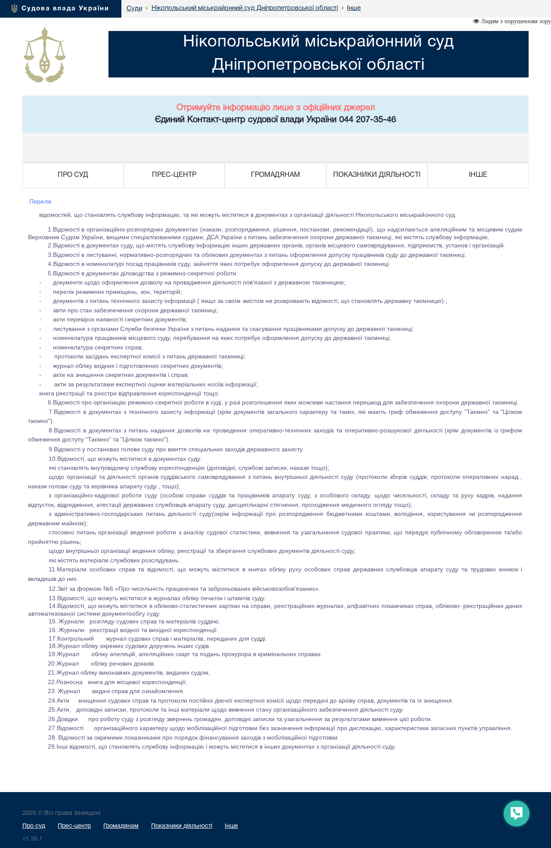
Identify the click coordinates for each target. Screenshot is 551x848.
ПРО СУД (73, 175)
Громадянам (121, 826)
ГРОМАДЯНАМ (275, 175)
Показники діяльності (181, 826)
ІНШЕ (478, 175)
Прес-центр (74, 826)
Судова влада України (65, 9)
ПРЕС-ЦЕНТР (174, 175)
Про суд (33, 826)
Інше (231, 826)
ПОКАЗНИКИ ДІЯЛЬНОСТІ (377, 175)
